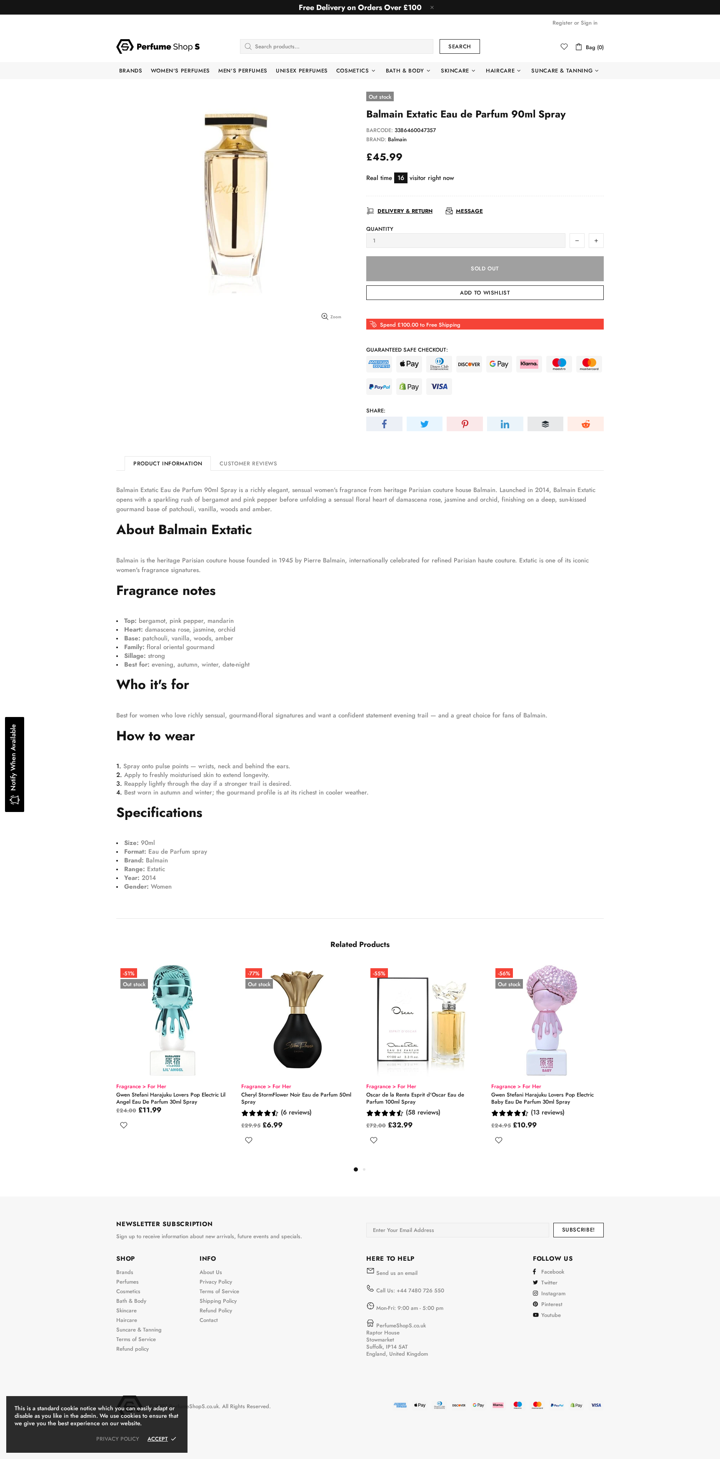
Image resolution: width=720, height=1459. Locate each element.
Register (562, 22)
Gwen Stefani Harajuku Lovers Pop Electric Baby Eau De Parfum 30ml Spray (542, 1098)
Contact (209, 1320)
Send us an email (397, 1273)
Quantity (379, 228)
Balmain (397, 139)
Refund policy (132, 1348)
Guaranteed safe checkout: (407, 349)
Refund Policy (216, 1310)
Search (459, 46)
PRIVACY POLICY (117, 1438)
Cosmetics (128, 1291)
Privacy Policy (216, 1281)
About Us (211, 1272)
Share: (375, 410)
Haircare (126, 1320)
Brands (124, 1272)
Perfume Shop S (158, 46)
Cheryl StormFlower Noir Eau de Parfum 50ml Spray (296, 1098)
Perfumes (127, 1281)
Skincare (126, 1310)
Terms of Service (136, 1339)
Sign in (589, 22)
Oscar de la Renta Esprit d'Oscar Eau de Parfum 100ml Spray (415, 1098)
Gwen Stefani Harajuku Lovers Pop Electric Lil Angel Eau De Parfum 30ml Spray (170, 1098)
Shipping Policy (218, 1300)
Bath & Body (131, 1300)
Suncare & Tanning (139, 1329)
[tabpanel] (172, 1056)
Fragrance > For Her (141, 1086)
